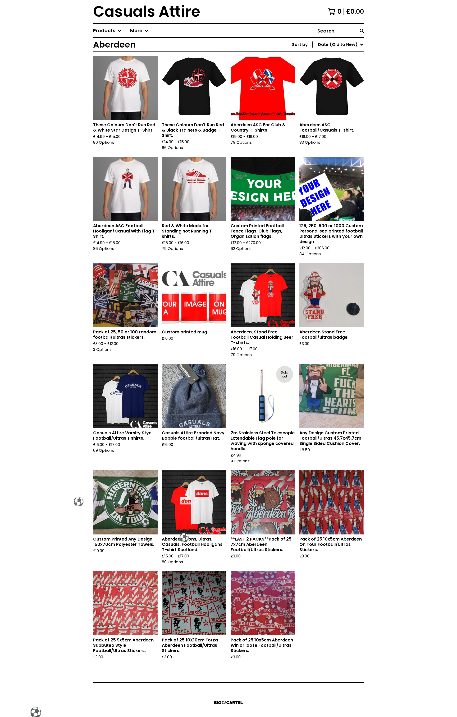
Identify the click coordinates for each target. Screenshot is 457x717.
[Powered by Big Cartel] (228, 702)
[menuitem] (107, 30)
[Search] (362, 30)
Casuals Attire (146, 11)
